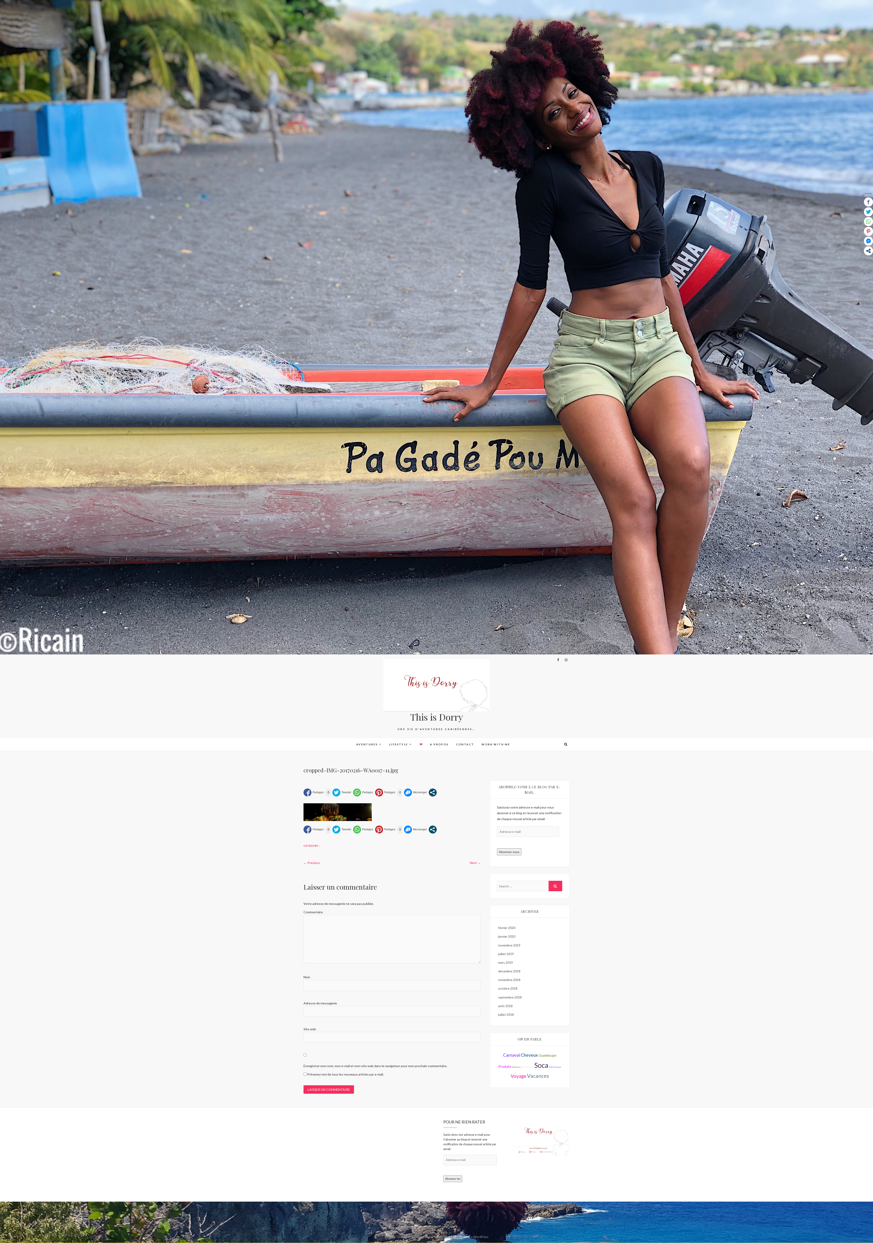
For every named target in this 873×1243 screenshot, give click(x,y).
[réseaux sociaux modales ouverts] (433, 792)
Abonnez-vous (509, 852)
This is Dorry (436, 716)
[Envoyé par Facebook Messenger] (415, 792)
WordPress (480, 1237)
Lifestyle (398, 744)
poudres (516, 1067)
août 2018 (505, 1006)
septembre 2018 (510, 997)
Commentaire (313, 912)
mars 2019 (505, 962)
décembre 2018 (509, 971)
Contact (465, 744)
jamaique (527, 1066)
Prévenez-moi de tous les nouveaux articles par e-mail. (345, 1074)
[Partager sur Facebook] (314, 792)
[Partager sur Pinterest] (385, 792)
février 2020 (506, 928)
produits (504, 1066)
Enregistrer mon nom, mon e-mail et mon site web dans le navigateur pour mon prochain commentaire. (375, 1066)
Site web (310, 1029)
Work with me (496, 744)
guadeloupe (547, 1055)
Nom (307, 977)
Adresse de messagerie (320, 1003)
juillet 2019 (506, 954)
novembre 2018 (509, 980)
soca (541, 1065)
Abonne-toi (452, 1179)
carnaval (511, 1055)
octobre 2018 (507, 988)
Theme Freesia (443, 1237)
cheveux (529, 1055)
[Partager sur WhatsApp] (363, 792)
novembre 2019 (509, 945)
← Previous (312, 863)
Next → (475, 863)
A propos (439, 744)
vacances (538, 1076)
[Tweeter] (341, 792)
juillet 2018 (506, 1014)
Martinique (555, 1067)
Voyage (518, 1076)
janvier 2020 (506, 936)
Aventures (367, 744)
